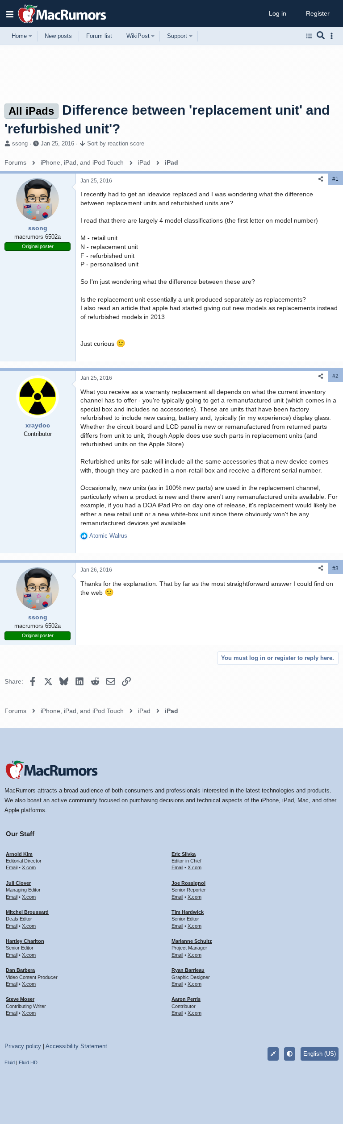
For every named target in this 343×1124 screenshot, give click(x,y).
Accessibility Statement (76, 1046)
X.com (29, 867)
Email (11, 867)
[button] (9, 13)
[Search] (321, 36)
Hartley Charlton (25, 941)
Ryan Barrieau (188, 970)
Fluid (9, 1062)
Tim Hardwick (188, 912)
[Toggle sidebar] (333, 36)
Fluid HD (28, 1062)
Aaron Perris (186, 999)
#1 (335, 179)
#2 (335, 376)
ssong (20, 143)
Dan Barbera (20, 970)
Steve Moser (20, 999)
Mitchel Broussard (27, 912)
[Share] (321, 179)
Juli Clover (18, 883)
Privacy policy (22, 1046)
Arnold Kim (19, 854)
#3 (335, 568)
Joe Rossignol (188, 883)
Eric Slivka (184, 854)
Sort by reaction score (115, 143)
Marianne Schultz (192, 941)
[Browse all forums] (309, 36)
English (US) (319, 1053)
